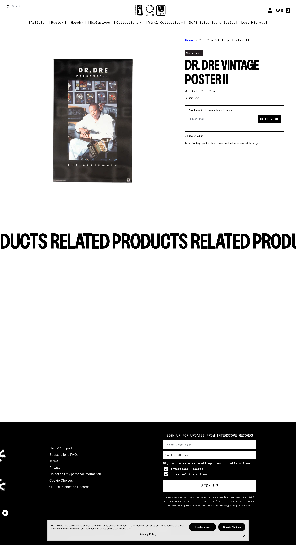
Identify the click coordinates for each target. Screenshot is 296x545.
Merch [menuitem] (76, 22)
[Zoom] (93, 121)
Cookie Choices (61, 480)
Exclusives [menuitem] (100, 22)
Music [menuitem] (56, 22)
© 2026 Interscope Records (69, 487)
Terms (53, 461)
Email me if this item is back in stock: (211, 110)
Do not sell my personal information (75, 474)
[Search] (8, 6)
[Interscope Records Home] (148, 10)
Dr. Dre (208, 91)
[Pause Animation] (5, 512)
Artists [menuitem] (38, 22)
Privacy (54, 467)
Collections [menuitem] (127, 22)
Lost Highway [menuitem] (253, 22)
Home (189, 40)
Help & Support (60, 448)
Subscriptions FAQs (64, 454)
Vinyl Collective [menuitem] (164, 22)
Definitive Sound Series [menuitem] (212, 22)
